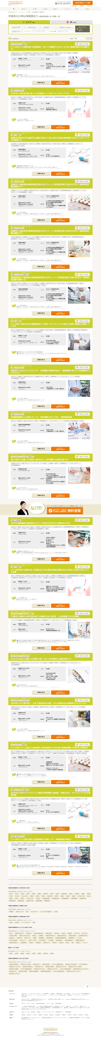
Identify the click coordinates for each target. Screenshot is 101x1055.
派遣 (34, 922)
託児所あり (11, 938)
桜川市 (88, 896)
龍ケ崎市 (45, 893)
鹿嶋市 (31, 896)
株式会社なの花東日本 (27, 966)
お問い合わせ (90, 6)
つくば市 (17, 896)
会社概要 (82, 6)
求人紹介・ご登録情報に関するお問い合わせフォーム (77, 999)
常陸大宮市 (49, 896)
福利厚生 (39, 1012)
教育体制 (33, 1012)
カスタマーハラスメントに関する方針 (57, 995)
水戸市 (10, 893)
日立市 (16, 893)
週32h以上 (57, 933)
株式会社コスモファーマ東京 (75, 966)
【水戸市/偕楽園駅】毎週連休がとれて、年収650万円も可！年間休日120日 (40, 523)
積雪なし (78, 942)
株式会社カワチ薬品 (13, 969)
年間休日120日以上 (19, 933)
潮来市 (37, 896)
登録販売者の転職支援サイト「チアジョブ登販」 (79, 1017)
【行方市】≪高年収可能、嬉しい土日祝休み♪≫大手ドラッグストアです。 (40, 93)
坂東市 (67, 896)
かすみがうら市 (81, 896)
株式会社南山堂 (46, 964)
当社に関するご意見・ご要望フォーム (56, 999)
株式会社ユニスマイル (52, 969)
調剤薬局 (11, 911)
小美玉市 (38, 898)
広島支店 (81, 1015)
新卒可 (63, 933)
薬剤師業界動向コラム (57, 1007)
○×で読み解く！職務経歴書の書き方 (45, 1006)
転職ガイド (68, 1006)
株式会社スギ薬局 (49, 966)
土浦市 (22, 893)
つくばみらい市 (30, 898)
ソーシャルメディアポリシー (41, 995)
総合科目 (61, 942)
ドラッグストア (34, 911)
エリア (30, 22)
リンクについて (76, 995)
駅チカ (10, 933)
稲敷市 (73, 896)
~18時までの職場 (13, 935)
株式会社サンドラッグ (61, 966)
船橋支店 (40, 1015)
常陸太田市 (64, 893)
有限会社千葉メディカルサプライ (80, 969)
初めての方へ (24, 993)
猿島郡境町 (47, 900)
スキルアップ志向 (30, 1003)
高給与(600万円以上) (50, 935)
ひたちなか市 (25, 896)
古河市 (28, 893)
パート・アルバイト (26, 922)
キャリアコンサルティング (48, 1012)
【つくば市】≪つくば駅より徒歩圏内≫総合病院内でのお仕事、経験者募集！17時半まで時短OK (49, 747)
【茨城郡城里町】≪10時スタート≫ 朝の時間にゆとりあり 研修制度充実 (42, 417)
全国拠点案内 (59, 993)
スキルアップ (24, 1007)
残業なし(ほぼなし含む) (25, 935)
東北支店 (29, 1015)
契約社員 (17, 922)
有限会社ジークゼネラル (14, 966)
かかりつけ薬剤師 (13, 940)
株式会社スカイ (36, 964)
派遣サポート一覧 (25, 1012)
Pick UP (23, 1003)
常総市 (57, 893)
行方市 (16, 898)
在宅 (73, 942)
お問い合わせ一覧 (25, 999)
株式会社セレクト (39, 966)
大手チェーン (23, 940)
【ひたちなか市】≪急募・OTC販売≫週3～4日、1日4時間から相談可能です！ (41, 658)
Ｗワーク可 (84, 933)
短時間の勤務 (58, 1003)
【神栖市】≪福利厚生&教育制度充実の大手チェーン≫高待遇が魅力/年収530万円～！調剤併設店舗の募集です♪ (49, 232)
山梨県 (51, 953)
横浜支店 (52, 1015)
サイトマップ (85, 995)
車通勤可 (41, 935)
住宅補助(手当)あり (83, 935)
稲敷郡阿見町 (21, 900)
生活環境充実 (24, 942)
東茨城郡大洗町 (55, 898)
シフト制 (79, 938)
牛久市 (10, 896)
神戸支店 (75, 1015)
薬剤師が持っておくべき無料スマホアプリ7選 (79, 1007)
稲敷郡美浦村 (12, 900)
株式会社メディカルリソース (28, 1019)
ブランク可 (76, 933)
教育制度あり (72, 938)
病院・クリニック (19, 911)
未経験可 (70, 933)
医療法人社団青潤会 (34, 971)
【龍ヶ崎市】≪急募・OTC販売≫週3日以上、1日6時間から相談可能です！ (39, 459)
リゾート (85, 942)
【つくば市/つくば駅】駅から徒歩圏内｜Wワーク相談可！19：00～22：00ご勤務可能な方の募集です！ (49, 48)
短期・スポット (47, 942)
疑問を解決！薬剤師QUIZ (46, 1007)
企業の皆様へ (74, 6)
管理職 (34, 938)
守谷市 (43, 896)
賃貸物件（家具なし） (13, 942)
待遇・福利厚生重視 (40, 1003)
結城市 (39, 893)
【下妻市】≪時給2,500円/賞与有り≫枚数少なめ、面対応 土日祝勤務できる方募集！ (44, 616)
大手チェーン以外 (32, 940)
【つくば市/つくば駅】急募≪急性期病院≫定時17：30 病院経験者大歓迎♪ (41, 839)
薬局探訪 (66, 1007)
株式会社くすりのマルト (39, 969)
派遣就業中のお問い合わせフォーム (38, 999)
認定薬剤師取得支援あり (60, 938)
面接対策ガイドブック (59, 1006)
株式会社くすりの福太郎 (71, 964)
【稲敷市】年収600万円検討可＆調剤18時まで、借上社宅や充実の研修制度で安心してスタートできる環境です (49, 138)
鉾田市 (22, 898)
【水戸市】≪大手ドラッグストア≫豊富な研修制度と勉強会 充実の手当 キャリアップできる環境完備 (50, 793)
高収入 (67, 942)
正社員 (10, 922)
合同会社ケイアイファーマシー (73, 971)
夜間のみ (55, 942)
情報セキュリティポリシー (27, 995)
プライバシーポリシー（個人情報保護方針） (81, 993)
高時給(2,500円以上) (62, 935)
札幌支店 (23, 1015)
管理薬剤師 (41, 938)
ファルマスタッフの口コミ (35, 993)
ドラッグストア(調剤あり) (46, 911)
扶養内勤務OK (50, 938)
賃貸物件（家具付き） (80, 940)
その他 (55, 911)
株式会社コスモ (12, 971)
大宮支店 (35, 1015)
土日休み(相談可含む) (38, 933)
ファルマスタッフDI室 (34, 1007)
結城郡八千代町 (30, 900)
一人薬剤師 (50, 940)
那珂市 (56, 896)
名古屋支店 (57, 1015)
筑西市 (62, 896)
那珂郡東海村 (74, 898)
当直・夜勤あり (59, 940)
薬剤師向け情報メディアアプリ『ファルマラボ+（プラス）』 (34, 1009)
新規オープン (27, 938)
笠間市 (83, 893)
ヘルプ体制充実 (42, 940)
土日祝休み (28, 933)
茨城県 (28, 12)
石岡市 (33, 893)
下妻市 (51, 893)
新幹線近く (38, 942)
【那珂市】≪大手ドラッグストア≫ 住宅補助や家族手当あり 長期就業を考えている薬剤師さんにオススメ (50, 371)
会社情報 (52, 993)
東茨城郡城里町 (65, 898)
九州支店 (86, 1015)
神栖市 (10, 898)
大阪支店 (69, 1015)
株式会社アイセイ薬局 (25, 964)
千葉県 (33, 953)
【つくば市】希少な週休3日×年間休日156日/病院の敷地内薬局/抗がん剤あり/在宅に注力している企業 (49, 570)
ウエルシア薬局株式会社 (57, 964)
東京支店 (46, 1015)
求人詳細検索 (46, 993)
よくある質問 (67, 993)
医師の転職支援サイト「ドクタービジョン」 (31, 1017)
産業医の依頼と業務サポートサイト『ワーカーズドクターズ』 (55, 1017)
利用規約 (69, 995)
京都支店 (64, 1015)
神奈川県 (45, 953)
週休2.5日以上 (49, 933)
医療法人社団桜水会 (13, 964)
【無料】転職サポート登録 (82, 3)
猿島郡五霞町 (39, 900)
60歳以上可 (19, 938)
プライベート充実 (50, 1003)
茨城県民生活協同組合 (46, 971)
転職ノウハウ (83, 1006)
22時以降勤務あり (69, 940)
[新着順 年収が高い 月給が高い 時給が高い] (79, 38)
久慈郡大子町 (83, 898)
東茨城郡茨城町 (46, 898)
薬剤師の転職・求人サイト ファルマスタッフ (17, 12)
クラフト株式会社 (83, 964)
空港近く (31, 942)
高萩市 (70, 893)
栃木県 (16, 953)
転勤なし (34, 935)
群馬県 (22, 953)
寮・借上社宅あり (72, 935)
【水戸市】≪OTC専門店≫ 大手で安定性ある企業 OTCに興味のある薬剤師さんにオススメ (48, 703)
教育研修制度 (68, 1012)
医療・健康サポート (60, 1012)
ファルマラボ (76, 1006)
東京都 (39, 953)
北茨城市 (77, 893)
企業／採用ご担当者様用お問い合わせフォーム (32, 1000)
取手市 (88, 893)
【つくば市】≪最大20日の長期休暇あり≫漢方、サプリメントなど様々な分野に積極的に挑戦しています (50, 325)
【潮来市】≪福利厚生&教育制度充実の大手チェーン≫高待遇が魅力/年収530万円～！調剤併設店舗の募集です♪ (49, 185)
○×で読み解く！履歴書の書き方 (28, 1006)
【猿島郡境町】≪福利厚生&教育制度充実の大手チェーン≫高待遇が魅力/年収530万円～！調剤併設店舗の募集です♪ (49, 278)
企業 (27, 911)
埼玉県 (28, 953)
